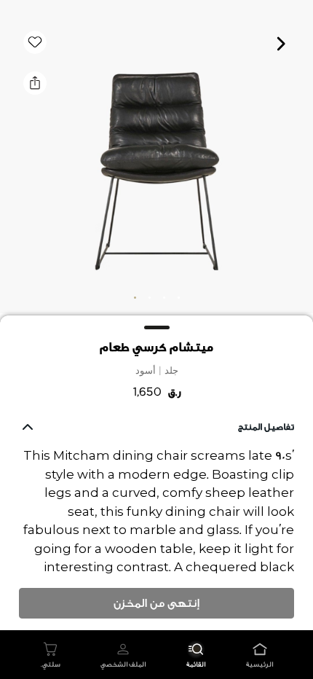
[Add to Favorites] (35, 42)
